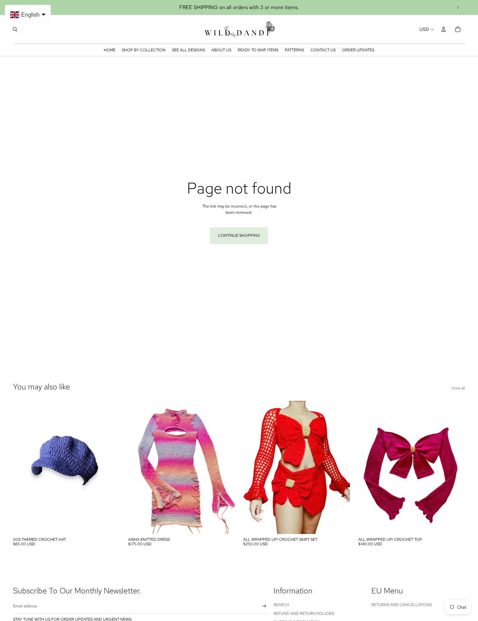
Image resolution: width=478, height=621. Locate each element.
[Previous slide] (23, 467)
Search (281, 604)
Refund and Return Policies (303, 613)
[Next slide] (458, 7)
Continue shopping (239, 235)
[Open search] (15, 29)
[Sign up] (264, 606)
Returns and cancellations (401, 604)
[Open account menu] (443, 29)
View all (458, 388)
